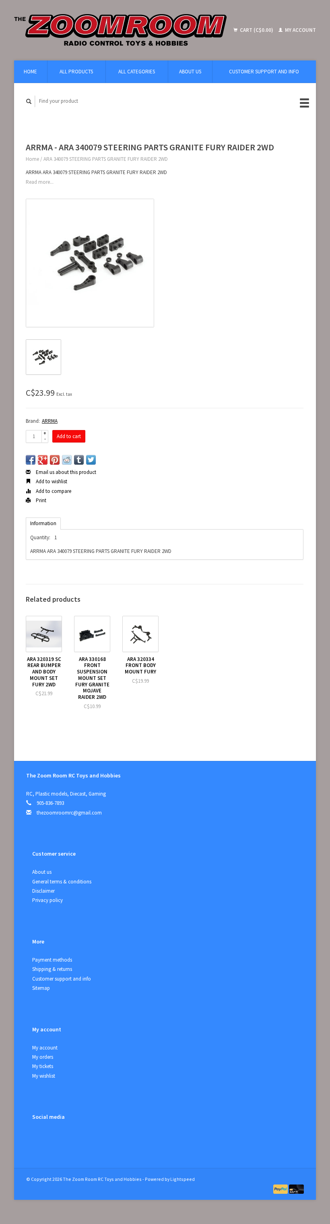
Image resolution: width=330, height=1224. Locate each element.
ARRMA (50, 421)
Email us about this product (65, 472)
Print (40, 500)
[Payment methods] (281, 1188)
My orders (42, 1057)
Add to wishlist (51, 481)
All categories (136, 71)
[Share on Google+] (42, 460)
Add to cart (69, 436)
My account (300, 30)
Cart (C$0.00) (256, 30)
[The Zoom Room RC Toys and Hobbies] (122, 30)
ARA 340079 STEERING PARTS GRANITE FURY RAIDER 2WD (105, 159)
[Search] (29, 101)
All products (76, 71)
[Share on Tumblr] (79, 460)
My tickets (42, 1066)
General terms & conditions (61, 881)
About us (190, 71)
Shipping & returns (52, 969)
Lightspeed (182, 1179)
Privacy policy (47, 900)
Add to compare (53, 491)
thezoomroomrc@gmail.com (69, 812)
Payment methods (52, 959)
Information (43, 523)
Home (30, 71)
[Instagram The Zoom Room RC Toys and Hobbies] (56, 1138)
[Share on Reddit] (67, 460)
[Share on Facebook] (30, 460)
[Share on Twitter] (91, 460)
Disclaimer (43, 890)
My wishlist (43, 1075)
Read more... (40, 182)
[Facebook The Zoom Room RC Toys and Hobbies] (39, 1138)
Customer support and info (264, 71)
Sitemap (41, 988)
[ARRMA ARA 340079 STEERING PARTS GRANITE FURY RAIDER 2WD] (90, 263)
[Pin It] (55, 460)
